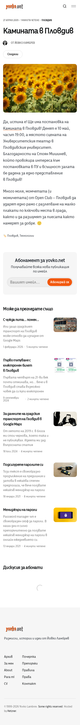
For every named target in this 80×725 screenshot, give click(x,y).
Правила (28, 670)
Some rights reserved (50, 706)
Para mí (9, 677)
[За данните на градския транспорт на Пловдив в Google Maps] (40, 432)
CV (6, 684)
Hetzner (11, 711)
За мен (9, 663)
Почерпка (29, 657)
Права (26, 677)
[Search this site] (65, 6)
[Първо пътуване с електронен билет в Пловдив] (40, 380)
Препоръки (30, 663)
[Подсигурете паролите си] (40, 480)
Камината (12, 128)
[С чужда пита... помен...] (40, 333)
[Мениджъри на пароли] (40, 528)
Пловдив (47, 20)
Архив (8, 657)
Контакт (29, 684)
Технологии (27, 236)
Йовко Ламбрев (25, 43)
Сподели (12, 54)
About (8, 670)
